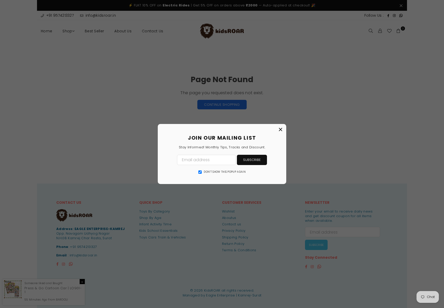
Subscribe (252, 159)
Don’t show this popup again (225, 172)
